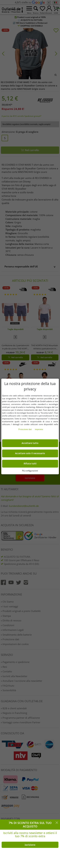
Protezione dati (25, 429)
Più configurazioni (30, 470)
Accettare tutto (30, 443)
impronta (39, 429)
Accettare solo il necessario (30, 453)
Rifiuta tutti (30, 463)
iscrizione (30, 844)
